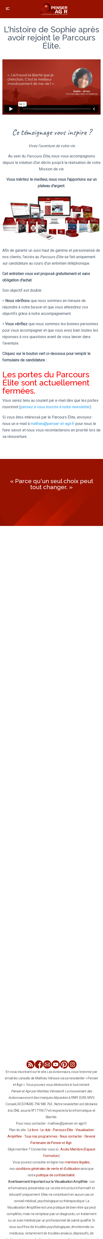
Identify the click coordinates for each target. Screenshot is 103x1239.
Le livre (33, 1130)
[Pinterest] (64, 1064)
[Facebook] (39, 1064)
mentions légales (77, 1162)
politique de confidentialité (55, 1175)
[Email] (47, 1064)
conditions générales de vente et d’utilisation (48, 1169)
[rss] (30, 1064)
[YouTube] (56, 1064)
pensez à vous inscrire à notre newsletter (55, 407)
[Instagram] (72, 1064)
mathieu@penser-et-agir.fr (52, 423)
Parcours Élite (63, 1130)
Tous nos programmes (40, 1136)
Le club (45, 1130)
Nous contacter (71, 1136)
